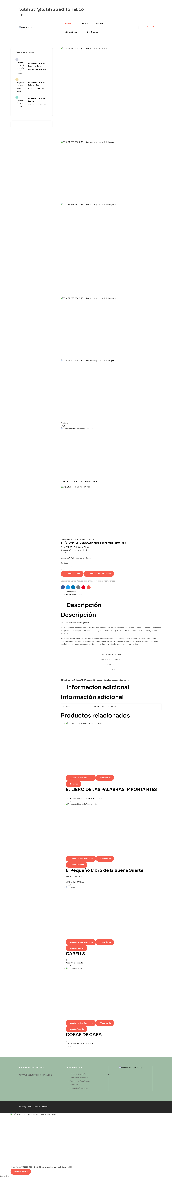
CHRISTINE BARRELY (37, 105)
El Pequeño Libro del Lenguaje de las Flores (36, 66)
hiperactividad (109, 581)
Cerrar (8, 1176)
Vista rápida (105, 778)
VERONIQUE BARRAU (75, 882)
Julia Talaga (81, 963)
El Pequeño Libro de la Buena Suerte (104, 870)
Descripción (71, 592)
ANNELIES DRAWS (74, 798)
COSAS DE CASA (84, 1034)
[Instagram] (89, 9)
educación (98, 581)
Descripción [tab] (83, 605)
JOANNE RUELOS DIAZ (92, 798)
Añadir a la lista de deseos (99, 574)
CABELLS (75, 953)
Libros (73, 581)
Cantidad (64, 563)
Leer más (74, 784)
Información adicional (74, 595)
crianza (90, 581)
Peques (80, 581)
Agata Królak (71, 963)
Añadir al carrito (73, 574)
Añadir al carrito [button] (77, 865)
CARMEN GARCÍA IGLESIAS (77, 547)
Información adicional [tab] (97, 687)
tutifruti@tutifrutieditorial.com (36, 1075)
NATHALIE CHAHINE (37, 70)
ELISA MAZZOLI (72, 1044)
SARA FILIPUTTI (86, 1044)
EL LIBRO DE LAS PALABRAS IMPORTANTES (111, 789)
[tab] (113, 591)
